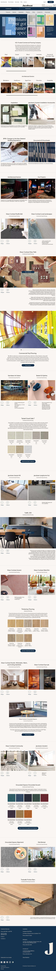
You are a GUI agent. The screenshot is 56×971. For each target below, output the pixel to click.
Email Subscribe (4, 2)
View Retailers (26, 957)
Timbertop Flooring (28, 609)
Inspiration (21, 12)
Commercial (8, 8)
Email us (2, 936)
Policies (2, 968)
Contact (25, 2)
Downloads (17, 2)
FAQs (21, 2)
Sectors (14, 12)
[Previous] (3, 64)
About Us (47, 8)
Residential (28, 8)
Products (8, 12)
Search (43, 4)
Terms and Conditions (5, 967)
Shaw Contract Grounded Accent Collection (28, 828)
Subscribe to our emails (6, 957)
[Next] (53, 64)
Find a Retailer (11, 2)
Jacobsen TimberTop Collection (28, 650)
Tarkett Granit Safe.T (28, 418)
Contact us (3, 938)
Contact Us (39, 12)
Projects (28, 12)
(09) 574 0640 (4, 933)
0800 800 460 (4, 934)
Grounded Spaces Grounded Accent (28, 785)
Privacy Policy (3, 965)
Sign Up (50, 1)
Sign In (45, 2)
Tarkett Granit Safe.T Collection (28, 461)
